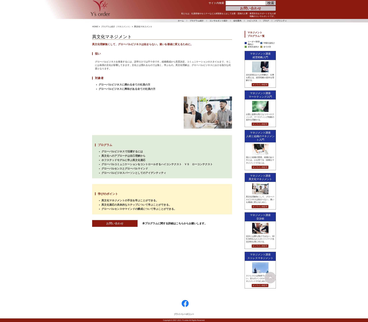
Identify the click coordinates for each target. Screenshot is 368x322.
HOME (95, 26)
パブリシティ (281, 21)
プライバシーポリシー (184, 314)
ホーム (181, 21)
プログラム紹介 (197, 21)
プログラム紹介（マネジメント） (116, 26)
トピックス (252, 21)
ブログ (266, 21)
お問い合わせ (250, 8)
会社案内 (237, 21)
